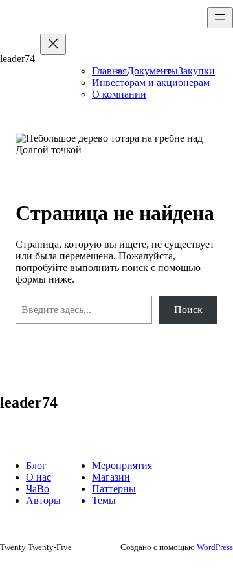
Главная (109, 70)
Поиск (188, 309)
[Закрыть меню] (53, 44)
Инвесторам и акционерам (151, 82)
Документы (152, 70)
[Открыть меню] (220, 17)
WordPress (215, 547)
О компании (119, 94)
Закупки (196, 70)
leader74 (17, 58)
